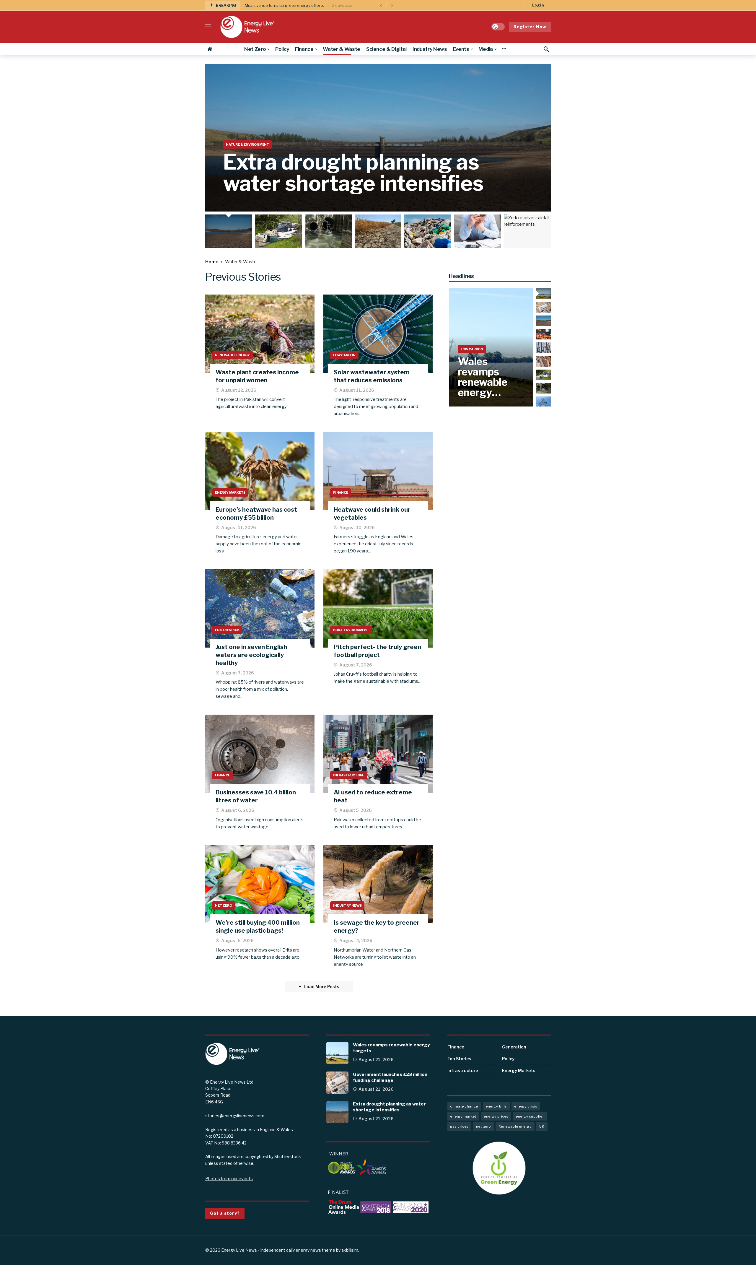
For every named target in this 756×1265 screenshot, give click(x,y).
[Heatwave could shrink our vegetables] (378, 471)
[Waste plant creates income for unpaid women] (260, 334)
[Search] (546, 49)
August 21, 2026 (376, 1059)
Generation (514, 1046)
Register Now (530, 26)
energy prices (496, 1116)
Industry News (347, 905)
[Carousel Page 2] (280, 231)
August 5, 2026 (355, 810)
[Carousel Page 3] (330, 231)
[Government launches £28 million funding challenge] (337, 1082)
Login (538, 5)
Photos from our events (229, 1178)
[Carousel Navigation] (386, 5)
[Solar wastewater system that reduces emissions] (378, 334)
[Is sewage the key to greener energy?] (378, 884)
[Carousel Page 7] (529, 231)
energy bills (496, 1106)
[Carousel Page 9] (543, 401)
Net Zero (223, 905)
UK (542, 1126)
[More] (504, 49)
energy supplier (530, 1116)
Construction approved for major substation (285, 5)
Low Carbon (344, 355)
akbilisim (349, 1250)
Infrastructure (348, 775)
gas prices (459, 1126)
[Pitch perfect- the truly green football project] (378, 608)
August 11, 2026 (356, 390)
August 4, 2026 (355, 940)
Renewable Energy (232, 355)
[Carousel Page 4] (380, 231)
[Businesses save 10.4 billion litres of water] (260, 754)
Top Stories (459, 1058)
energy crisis (525, 1106)
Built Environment (351, 630)
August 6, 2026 (237, 810)
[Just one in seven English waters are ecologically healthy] (260, 608)
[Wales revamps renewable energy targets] (491, 347)
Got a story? (225, 1213)
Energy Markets (230, 492)
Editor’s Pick (227, 630)
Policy (508, 1058)
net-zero (483, 1126)
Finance (340, 492)
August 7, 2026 (237, 672)
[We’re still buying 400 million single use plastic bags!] (260, 884)
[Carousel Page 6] (479, 231)
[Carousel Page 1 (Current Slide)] (230, 231)
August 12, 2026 (238, 390)
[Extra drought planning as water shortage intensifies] (378, 138)
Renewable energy (515, 1126)
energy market (463, 1116)
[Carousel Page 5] (429, 231)
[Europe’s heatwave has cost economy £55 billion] (260, 471)
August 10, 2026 (357, 527)
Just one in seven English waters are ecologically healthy (251, 654)
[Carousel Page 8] (543, 388)
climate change (464, 1106)
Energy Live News (239, 1250)
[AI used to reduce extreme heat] (378, 754)
